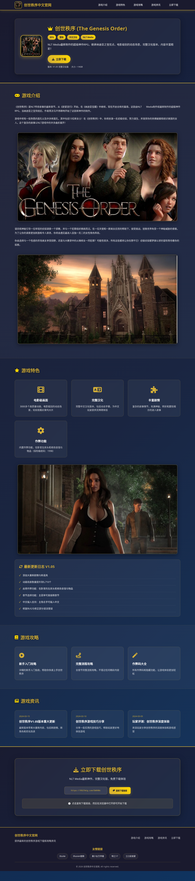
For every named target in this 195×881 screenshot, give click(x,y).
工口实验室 (131, 856)
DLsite (62, 856)
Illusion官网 (78, 856)
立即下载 (173, 4)
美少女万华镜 (98, 856)
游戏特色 (120, 4)
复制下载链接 (121, 791)
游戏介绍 (102, 4)
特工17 (115, 856)
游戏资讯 (155, 4)
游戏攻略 (138, 4)
